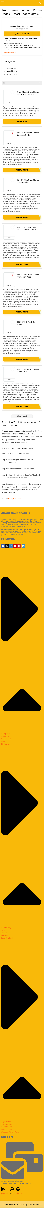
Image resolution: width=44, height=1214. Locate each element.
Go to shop (23, 33)
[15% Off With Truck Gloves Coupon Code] (9, 372)
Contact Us (6, 739)
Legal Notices (6, 1121)
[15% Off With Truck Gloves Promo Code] (9, 183)
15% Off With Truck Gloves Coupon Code (28, 370)
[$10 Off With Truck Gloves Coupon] (9, 325)
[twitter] (7, 546)
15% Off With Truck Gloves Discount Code (28, 134)
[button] (22, 644)
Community (6, 927)
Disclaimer (5, 744)
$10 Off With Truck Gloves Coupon (27, 323)
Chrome (19, 1193)
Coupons (5, 736)
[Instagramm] (11, 546)
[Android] (3, 1189)
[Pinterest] (19, 546)
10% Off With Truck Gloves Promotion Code (28, 275)
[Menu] (2, 3)
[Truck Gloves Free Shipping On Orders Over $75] (9, 95)
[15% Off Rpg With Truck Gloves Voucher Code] (9, 231)
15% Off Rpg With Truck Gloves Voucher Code (26, 228)
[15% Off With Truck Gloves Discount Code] (9, 136)
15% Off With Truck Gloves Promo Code (28, 181)
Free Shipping (12, 71)
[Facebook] (3, 546)
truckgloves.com (10, 52)
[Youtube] (15, 546)
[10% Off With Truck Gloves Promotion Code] (9, 278)
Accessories (11, 68)
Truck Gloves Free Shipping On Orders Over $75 (28, 93)
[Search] (40, 3)
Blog (3, 741)
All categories (12, 74)
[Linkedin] (23, 546)
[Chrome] (18, 1189)
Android (4, 1193)
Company (5, 733)
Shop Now (22, 121)
